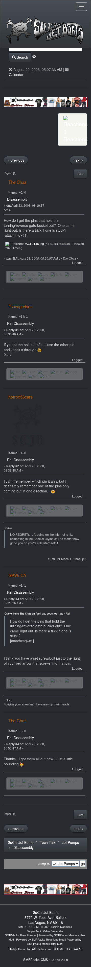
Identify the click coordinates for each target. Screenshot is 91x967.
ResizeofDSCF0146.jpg (27, 244)
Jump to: (44, 864)
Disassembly (17, 199)
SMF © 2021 (42, 926)
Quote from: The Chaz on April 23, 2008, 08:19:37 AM (37, 613)
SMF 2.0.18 (25, 926)
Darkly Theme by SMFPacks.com (30, 949)
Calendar (16, 74)
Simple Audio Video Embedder (45, 931)
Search (22, 57)
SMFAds (10, 935)
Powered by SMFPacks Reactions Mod (40, 939)
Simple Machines (61, 926)
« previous (16, 160)
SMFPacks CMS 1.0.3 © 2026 (45, 959)
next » (78, 160)
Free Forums (28, 935)
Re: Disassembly (20, 323)
